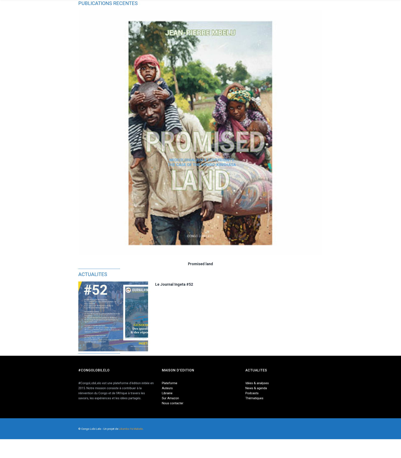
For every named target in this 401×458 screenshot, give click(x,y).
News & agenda (256, 388)
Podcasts (252, 393)
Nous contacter (172, 403)
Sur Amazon (170, 398)
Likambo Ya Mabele (131, 428)
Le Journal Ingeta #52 (174, 284)
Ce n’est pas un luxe (297, 264)
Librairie (167, 393)
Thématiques (254, 398)
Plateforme (169, 383)
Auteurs (167, 388)
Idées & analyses (257, 383)
